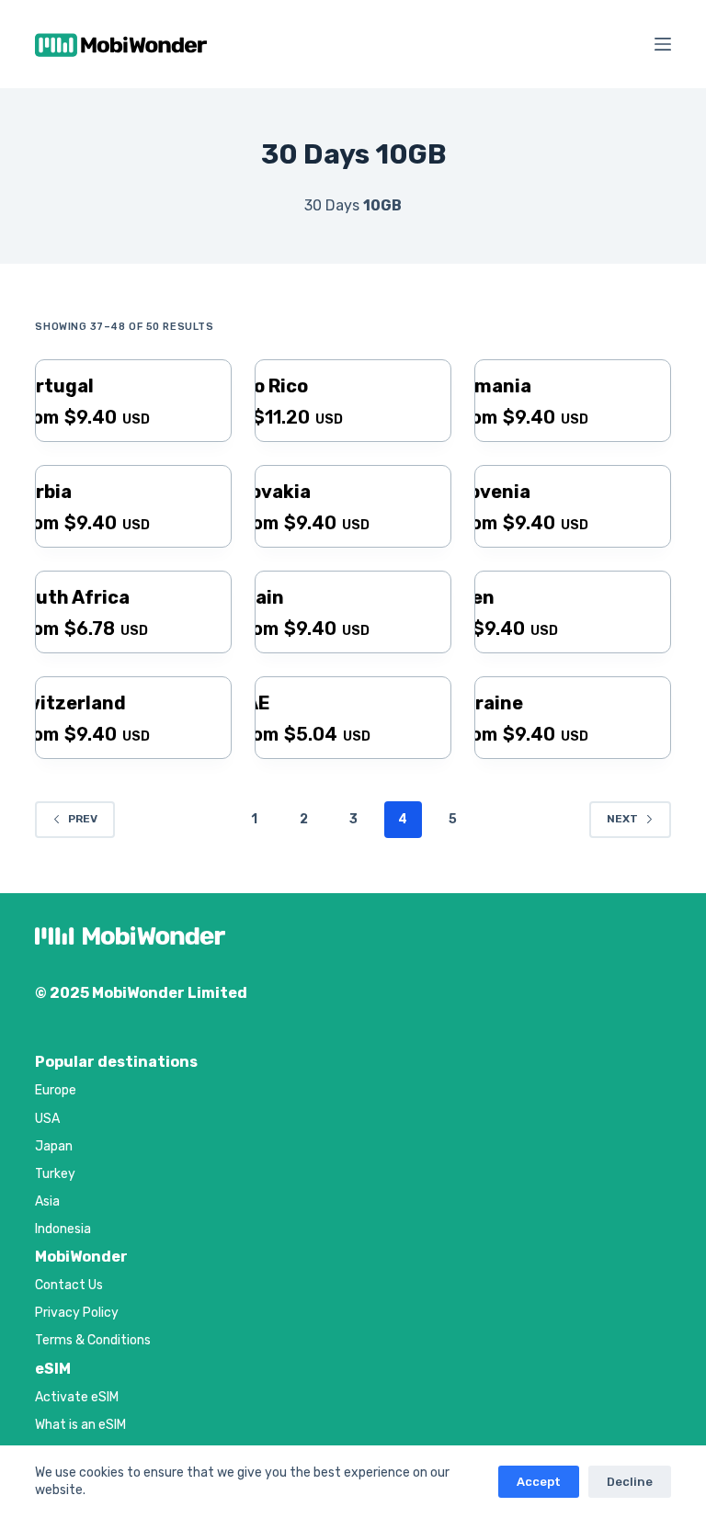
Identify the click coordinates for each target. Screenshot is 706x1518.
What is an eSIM (80, 1425)
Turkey (55, 1174)
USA (47, 1119)
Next (622, 818)
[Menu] (663, 44)
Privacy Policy (77, 1312)
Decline (630, 1482)
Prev (82, 818)
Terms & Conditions (93, 1340)
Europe (55, 1090)
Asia (47, 1201)
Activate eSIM (77, 1397)
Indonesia (63, 1229)
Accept (539, 1482)
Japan (54, 1146)
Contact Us (69, 1285)
